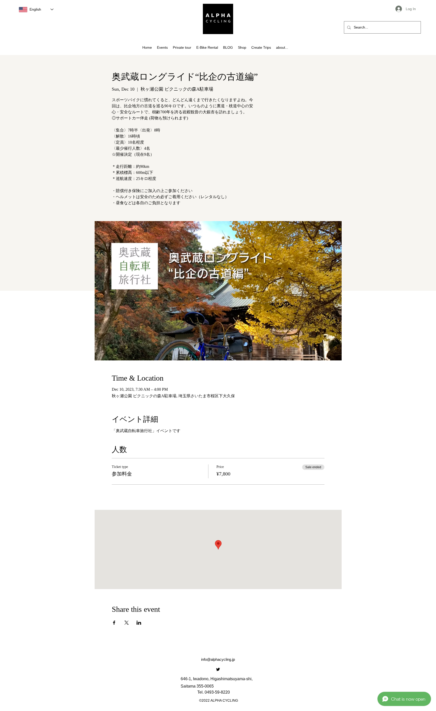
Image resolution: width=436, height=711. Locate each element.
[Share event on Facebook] (114, 623)
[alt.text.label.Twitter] (218, 669)
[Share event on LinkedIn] (139, 623)
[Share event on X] (126, 623)
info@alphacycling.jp (218, 659)
